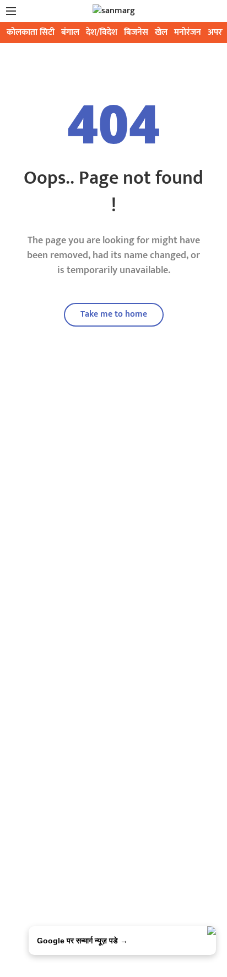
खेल (161, 32)
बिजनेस (136, 32)
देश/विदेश (101, 32)
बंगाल (70, 32)
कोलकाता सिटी (31, 32)
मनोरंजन (187, 32)
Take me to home (113, 314)
